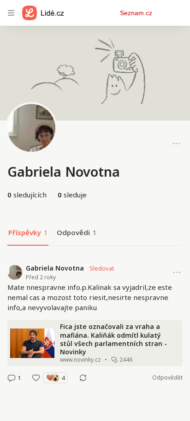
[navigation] (11, 13)
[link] (95, 323)
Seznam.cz (136, 13)
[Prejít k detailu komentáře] (11, 378)
